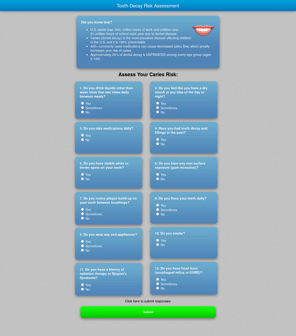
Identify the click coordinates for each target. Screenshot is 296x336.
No (87, 112)
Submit (148, 312)
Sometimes (93, 107)
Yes (88, 103)
